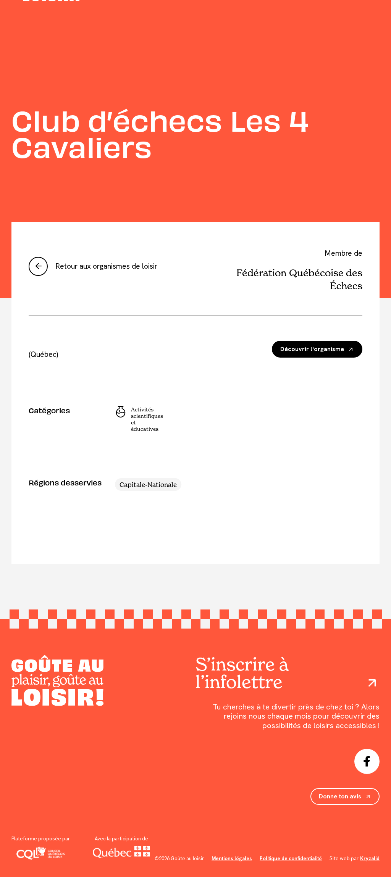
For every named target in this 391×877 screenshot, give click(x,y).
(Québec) (43, 354)
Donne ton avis (340, 796)
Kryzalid (370, 858)
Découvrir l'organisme (312, 349)
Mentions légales (232, 858)
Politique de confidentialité (291, 858)
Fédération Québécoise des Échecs (299, 279)
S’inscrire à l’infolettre (242, 673)
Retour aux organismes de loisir (106, 266)
